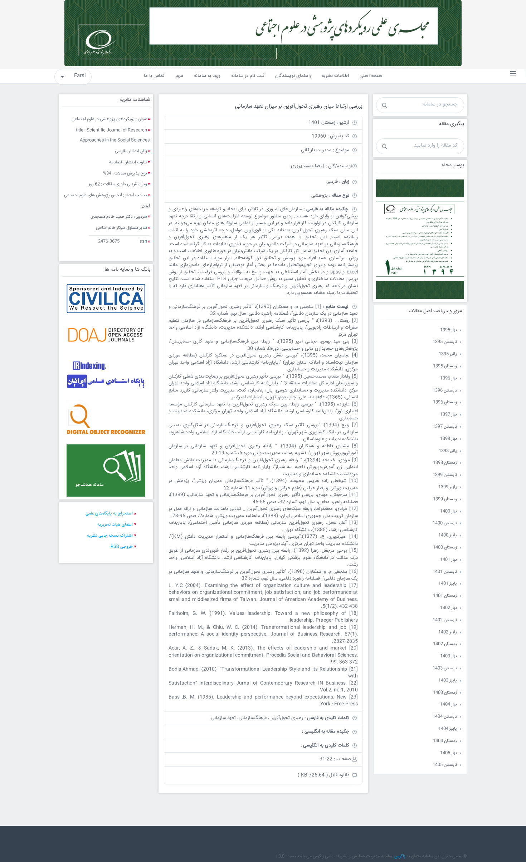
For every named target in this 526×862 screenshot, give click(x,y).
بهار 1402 (448, 608)
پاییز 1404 (447, 728)
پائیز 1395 (448, 354)
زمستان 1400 (445, 547)
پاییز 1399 (447, 487)
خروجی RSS (122, 546)
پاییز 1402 (447, 632)
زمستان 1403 (445, 692)
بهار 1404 (448, 704)
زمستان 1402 (445, 644)
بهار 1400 (448, 511)
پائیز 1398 (448, 451)
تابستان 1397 (445, 426)
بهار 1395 (448, 330)
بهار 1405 (448, 753)
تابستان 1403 (445, 668)
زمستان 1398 (445, 462)
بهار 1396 (448, 378)
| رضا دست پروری (307, 165)
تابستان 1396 (445, 390)
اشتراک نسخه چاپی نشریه (110, 535)
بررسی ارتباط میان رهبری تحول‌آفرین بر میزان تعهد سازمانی (298, 106)
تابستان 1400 (445, 523)
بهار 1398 (448, 438)
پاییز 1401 (447, 583)
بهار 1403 (448, 656)
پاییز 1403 (447, 680)
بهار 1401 (448, 559)
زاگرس (399, 856)
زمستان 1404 (445, 741)
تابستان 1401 (445, 571)
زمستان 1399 (445, 499)
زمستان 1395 (445, 366)
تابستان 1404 (445, 716)
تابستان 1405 (445, 765)
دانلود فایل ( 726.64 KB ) (323, 775)
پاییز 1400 (447, 535)
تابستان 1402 (445, 620)
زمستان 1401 (445, 595)
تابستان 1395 (445, 342)
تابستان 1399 (445, 475)
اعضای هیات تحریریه (115, 524)
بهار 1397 (448, 414)
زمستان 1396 (445, 402)
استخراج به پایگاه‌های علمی (109, 513)
